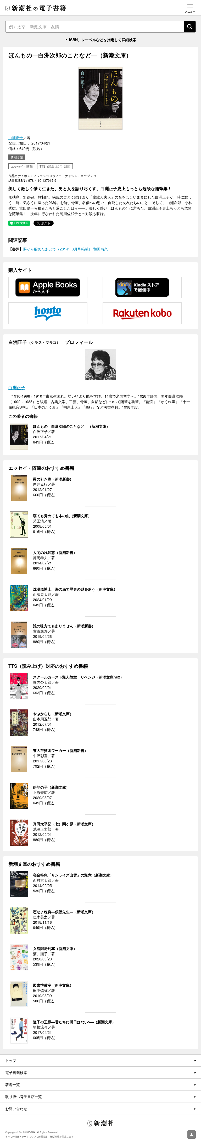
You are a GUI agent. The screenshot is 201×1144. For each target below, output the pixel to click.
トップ (10, 1060)
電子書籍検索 (16, 1072)
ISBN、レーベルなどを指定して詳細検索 (102, 39)
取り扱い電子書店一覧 (23, 1096)
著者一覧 (12, 1084)
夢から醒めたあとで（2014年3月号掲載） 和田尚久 (65, 249)
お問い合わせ (16, 1108)
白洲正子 (15, 137)
